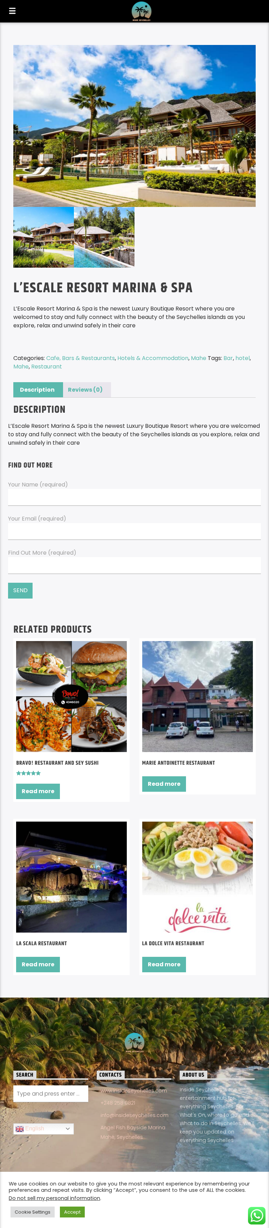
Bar (228, 358)
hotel (242, 358)
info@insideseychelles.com (134, 1115)
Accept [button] (72, 1212)
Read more (38, 791)
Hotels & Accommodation (152, 358)
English (34, 1128)
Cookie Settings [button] (32, 1212)
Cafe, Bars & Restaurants (80, 358)
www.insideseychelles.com (134, 1090)
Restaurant (46, 366)
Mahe (198, 358)
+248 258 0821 (118, 1102)
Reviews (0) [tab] (85, 390)
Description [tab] (37, 390)
